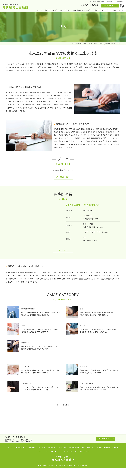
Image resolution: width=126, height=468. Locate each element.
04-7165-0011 (88, 211)
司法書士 (65, 405)
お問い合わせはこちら (110, 6)
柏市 (58, 405)
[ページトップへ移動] (119, 439)
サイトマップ (84, 451)
